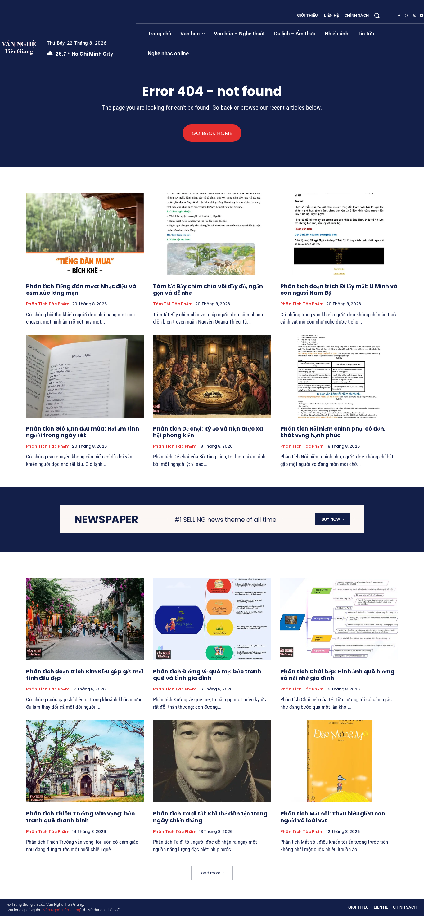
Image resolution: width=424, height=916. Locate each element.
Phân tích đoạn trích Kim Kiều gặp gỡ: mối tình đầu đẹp (84, 675)
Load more (210, 872)
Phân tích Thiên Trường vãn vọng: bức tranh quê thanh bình (80, 817)
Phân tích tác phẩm (48, 304)
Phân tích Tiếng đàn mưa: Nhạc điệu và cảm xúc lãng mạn (81, 289)
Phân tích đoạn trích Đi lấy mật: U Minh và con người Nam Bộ (339, 289)
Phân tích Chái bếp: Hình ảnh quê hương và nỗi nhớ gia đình (337, 675)
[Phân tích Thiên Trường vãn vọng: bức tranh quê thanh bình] (85, 761)
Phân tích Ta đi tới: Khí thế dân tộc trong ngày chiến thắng (210, 817)
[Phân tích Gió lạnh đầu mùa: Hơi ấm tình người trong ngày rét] (85, 376)
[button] (376, 15)
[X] (414, 16)
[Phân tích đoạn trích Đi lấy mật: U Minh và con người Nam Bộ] (339, 234)
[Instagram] (406, 16)
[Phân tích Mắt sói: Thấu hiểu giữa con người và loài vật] (339, 761)
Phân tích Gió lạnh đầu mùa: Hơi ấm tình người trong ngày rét (82, 432)
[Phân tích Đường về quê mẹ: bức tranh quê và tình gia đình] (212, 619)
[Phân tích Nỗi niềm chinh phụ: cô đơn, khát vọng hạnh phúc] (339, 376)
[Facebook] (399, 16)
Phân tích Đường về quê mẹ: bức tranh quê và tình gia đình (207, 675)
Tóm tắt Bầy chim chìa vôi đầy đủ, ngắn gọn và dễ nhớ (208, 289)
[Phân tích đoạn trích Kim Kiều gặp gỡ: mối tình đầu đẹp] (85, 619)
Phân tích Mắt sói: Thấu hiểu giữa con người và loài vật (332, 817)
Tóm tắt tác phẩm (173, 304)
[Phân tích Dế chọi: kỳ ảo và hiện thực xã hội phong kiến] (212, 376)
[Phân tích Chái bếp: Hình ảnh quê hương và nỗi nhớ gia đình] (339, 619)
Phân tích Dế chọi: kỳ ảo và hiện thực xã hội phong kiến (208, 432)
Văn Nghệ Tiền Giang (61, 910)
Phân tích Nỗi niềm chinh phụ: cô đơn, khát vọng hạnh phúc (333, 432)
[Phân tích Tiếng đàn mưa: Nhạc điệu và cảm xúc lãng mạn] (85, 234)
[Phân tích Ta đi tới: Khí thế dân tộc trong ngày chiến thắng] (212, 761)
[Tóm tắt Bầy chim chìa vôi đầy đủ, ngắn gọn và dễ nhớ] (212, 234)
